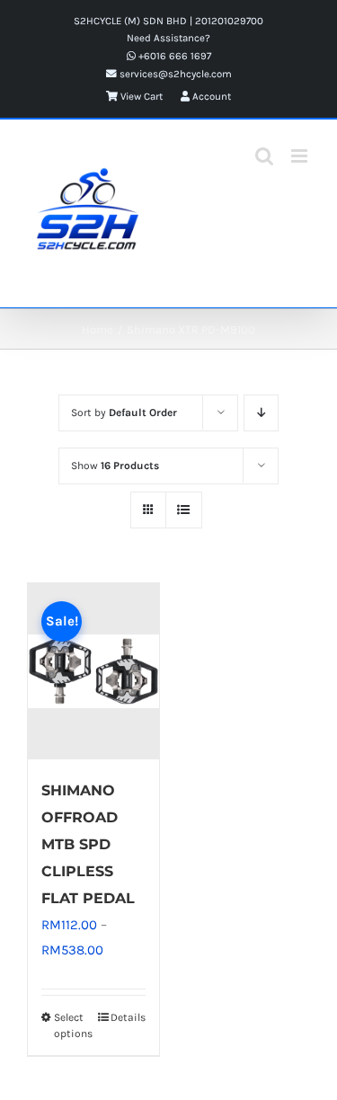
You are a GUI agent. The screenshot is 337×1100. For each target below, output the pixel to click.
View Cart (140, 96)
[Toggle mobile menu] (300, 155)
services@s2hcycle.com (174, 73)
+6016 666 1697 (173, 55)
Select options (73, 1025)
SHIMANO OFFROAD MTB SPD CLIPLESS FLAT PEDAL (88, 844)
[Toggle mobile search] (264, 155)
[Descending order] (261, 413)
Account (210, 96)
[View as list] (183, 510)
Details (128, 1017)
